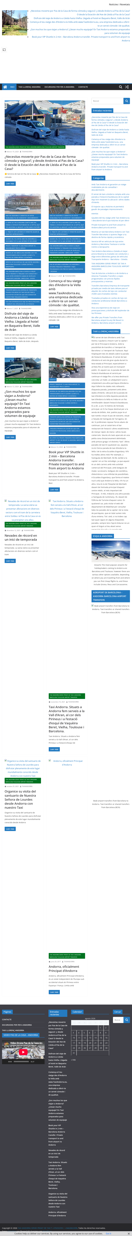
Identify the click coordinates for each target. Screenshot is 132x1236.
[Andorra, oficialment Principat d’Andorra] (67, 856)
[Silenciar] (37, 1061)
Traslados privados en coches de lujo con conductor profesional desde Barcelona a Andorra (65, 431)
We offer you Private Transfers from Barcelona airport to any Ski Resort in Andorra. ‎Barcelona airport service (67, 440)
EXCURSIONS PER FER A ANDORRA (59, 87)
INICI (12, 87)
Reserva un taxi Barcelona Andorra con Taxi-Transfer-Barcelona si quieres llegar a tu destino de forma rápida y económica (21, 255)
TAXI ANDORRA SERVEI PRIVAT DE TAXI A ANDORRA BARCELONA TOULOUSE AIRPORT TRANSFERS (35, 147)
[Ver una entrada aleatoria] (127, 87)
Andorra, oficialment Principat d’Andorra (64, 968)
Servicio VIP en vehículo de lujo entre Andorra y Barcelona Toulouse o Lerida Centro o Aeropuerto (23, 264)
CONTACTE (83, 87)
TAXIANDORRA (27, 152)
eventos (53, 380)
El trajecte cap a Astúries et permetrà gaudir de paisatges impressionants (22, 233)
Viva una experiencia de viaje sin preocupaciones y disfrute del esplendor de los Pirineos (22, 303)
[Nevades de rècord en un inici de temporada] (23, 510)
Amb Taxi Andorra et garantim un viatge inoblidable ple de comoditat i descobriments (22, 217)
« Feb (73, 1060)
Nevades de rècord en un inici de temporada (21, 537)
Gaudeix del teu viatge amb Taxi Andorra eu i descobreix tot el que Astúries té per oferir (21, 240)
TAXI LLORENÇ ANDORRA (29, 87)
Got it (108, 1233)
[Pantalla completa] (41, 1061)
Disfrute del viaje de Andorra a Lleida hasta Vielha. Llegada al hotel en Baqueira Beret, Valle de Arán (82, 18)
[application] (23, 1052)
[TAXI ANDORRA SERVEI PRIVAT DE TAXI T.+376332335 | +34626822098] (5, 87)
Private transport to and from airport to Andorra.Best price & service (21, 247)
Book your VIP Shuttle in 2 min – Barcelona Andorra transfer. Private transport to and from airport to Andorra (66, 460)
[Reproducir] (5, 1061)
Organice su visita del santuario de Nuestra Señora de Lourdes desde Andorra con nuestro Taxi (20, 799)
